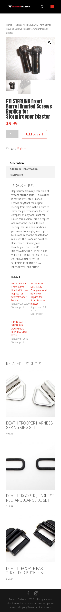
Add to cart (34, 134)
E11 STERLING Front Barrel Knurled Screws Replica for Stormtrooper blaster (19, 292)
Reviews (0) (17, 174)
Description (17, 163)
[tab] (30, 163)
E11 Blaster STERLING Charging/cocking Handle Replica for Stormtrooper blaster (38, 293)
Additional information (24, 168)
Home (9, 24)
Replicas (18, 24)
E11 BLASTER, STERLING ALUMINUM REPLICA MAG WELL (19, 328)
